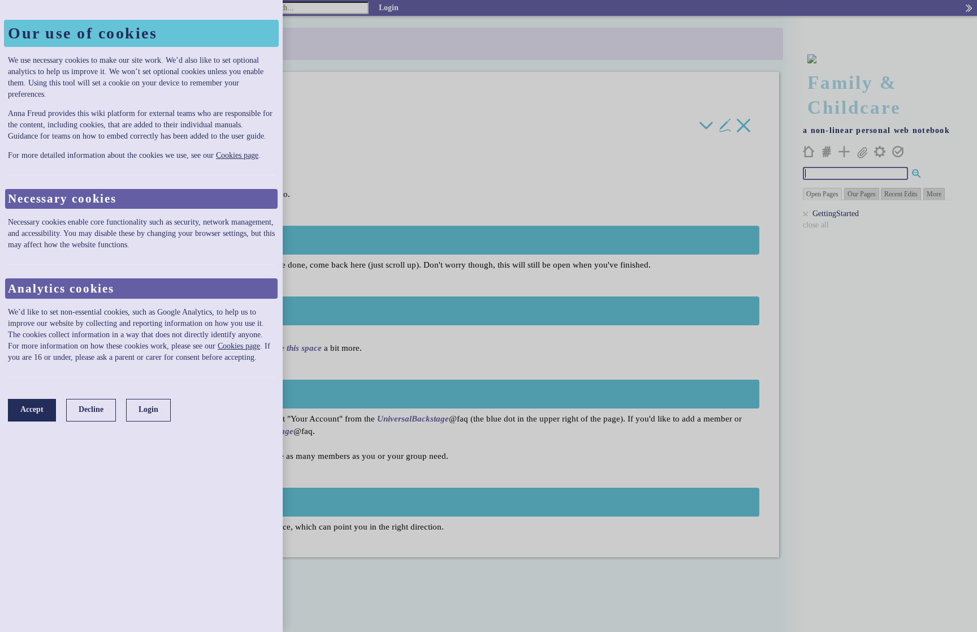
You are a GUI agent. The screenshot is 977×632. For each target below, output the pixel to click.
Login (148, 409)
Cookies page (237, 155)
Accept (32, 409)
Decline (91, 409)
